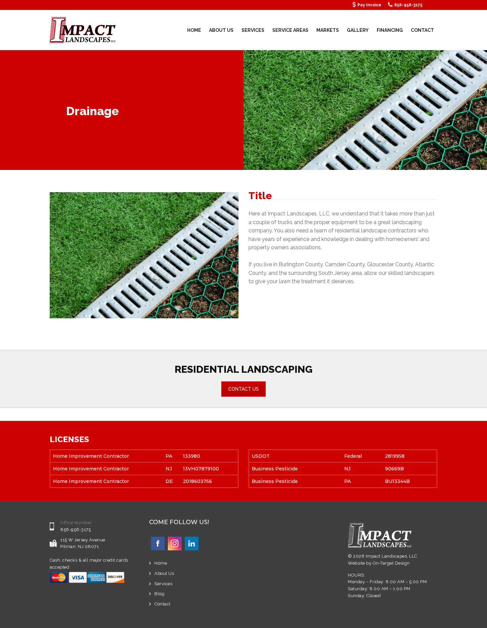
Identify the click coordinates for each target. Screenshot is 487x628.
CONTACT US (243, 389)
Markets (327, 30)
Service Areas (290, 30)
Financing (390, 30)
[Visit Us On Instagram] (174, 543)
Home (194, 30)
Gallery (358, 30)
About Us (221, 30)
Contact (422, 30)
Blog (159, 593)
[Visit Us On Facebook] (157, 543)
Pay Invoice (369, 5)
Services (253, 30)
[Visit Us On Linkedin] (191, 543)
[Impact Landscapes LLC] (83, 30)
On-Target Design (391, 563)
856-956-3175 (408, 5)
